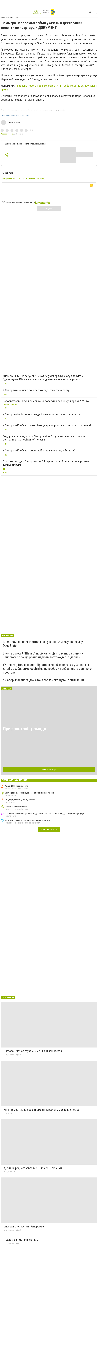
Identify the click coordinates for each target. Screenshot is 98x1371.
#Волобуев (5, 116)
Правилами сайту (42, 202)
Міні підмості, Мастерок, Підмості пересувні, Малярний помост (42, 1109)
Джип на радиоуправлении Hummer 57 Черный (33, 1168)
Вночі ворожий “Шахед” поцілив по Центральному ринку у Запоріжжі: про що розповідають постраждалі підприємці (43, 655)
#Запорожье (25, 116)
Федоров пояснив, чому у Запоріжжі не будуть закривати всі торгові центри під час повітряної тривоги (44, 438)
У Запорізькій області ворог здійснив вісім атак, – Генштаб (39, 450)
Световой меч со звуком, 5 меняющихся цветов (33, 1051)
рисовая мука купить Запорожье (24, 1226)
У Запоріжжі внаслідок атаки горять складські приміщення (43, 680)
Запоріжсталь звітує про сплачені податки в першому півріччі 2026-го (46, 401)
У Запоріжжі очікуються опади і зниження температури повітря (42, 414)
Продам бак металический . (21, 1239)
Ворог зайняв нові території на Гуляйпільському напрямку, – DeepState (44, 644)
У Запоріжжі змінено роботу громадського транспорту (36, 390)
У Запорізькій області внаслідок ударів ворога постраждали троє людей (47, 425)
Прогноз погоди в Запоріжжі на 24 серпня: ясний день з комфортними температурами (46, 463)
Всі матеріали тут (49, 769)
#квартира (15, 116)
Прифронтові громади (24, 729)
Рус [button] (89, 12)
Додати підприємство (49, 829)
